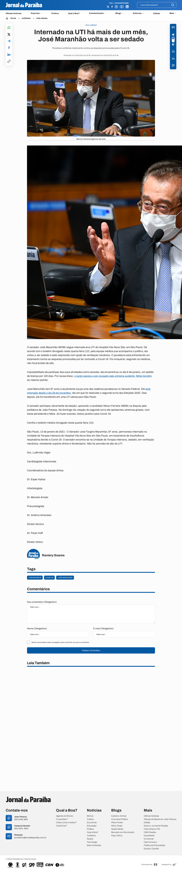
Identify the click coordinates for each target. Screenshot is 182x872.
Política (55, 13)
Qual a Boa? (74, 13)
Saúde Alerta (117, 829)
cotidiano (26, 18)
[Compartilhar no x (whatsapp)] (8, 34)
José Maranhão (65, 578)
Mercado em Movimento (122, 832)
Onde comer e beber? (66, 822)
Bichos (90, 816)
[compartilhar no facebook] (9, 48)
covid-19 (49, 578)
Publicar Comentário (91, 650)
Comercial (148, 839)
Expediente (149, 836)
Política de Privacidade (154, 845)
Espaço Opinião (151, 849)
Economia (92, 822)
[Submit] (172, 5)
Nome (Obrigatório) (37, 628)
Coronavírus (34, 578)
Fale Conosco (150, 842)
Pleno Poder (117, 822)
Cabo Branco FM (152, 829)
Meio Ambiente (94, 845)
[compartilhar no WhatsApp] (9, 28)
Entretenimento (96, 13)
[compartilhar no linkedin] (9, 54)
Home (13, 18)
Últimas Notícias (13, 13)
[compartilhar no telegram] (9, 41)
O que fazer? (62, 819)
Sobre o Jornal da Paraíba (156, 826)
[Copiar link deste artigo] (9, 61)
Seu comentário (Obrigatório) (42, 602)
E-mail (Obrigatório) (103, 628)
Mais (171, 13)
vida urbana (41, 18)
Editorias (137, 13)
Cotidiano (91, 836)
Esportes (35, 13)
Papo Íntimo (117, 836)
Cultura (90, 819)
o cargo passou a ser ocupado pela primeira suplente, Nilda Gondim (113, 376)
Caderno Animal (118, 816)
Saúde (90, 839)
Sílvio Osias (116, 826)
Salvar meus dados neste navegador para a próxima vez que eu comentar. (60, 642)
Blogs (118, 13)
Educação (92, 826)
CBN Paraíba (150, 832)
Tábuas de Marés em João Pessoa (160, 819)
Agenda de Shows (64, 816)
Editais (156, 13)
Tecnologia (92, 842)
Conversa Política (119, 819)
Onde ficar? (61, 826)
